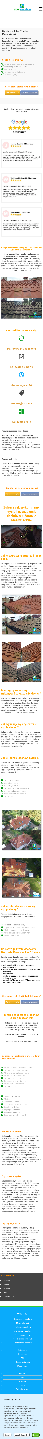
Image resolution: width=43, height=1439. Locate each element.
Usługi (6, 1284)
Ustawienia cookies (21, 1435)
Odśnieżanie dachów (23, 1343)
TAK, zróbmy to (12, 92)
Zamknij (7, 1435)
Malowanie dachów (22, 1327)
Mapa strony (22, 1366)
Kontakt (7, 1280)
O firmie (7, 1288)
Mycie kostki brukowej (23, 1339)
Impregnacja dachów (23, 1331)
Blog (5, 1292)
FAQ (22, 1358)
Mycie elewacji (22, 1323)
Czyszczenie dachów (23, 1319)
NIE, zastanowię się (29, 92)
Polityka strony (10, 1296)
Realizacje (22, 1354)
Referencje (23, 1350)
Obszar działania (23, 1362)
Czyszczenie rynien (22, 1335)
